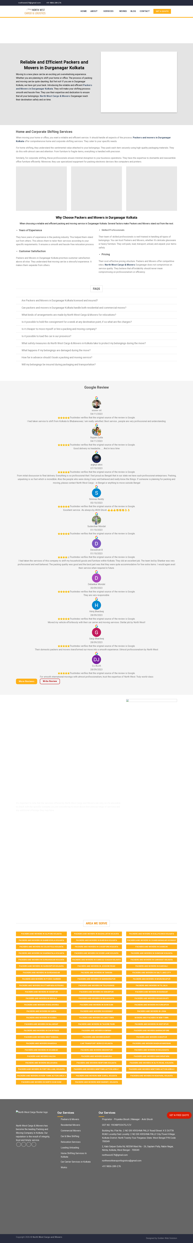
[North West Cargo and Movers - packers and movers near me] (41, 11)
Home (84, 11)
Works (123, 11)
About (93, 11)
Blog (133, 11)
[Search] (176, 11)
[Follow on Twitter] (173, 3)
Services (108, 11)
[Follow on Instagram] (170, 3)
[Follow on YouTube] (175, 3)
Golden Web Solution (167, 1238)
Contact (145, 11)
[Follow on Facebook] (167, 3)
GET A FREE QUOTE (179, 1115)
